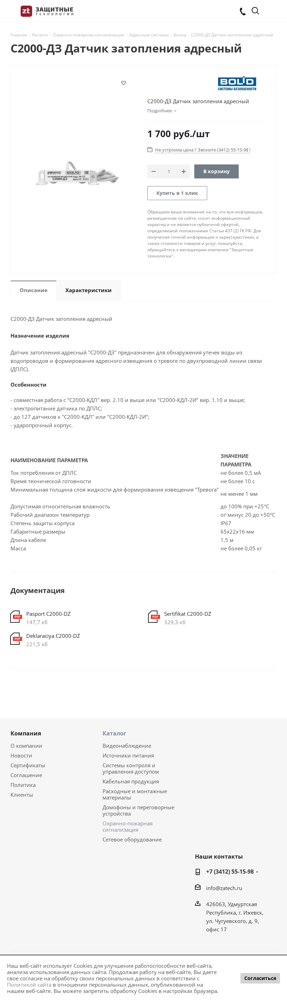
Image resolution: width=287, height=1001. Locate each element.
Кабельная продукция (131, 781)
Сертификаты (27, 765)
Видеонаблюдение (127, 745)
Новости (21, 755)
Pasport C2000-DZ (48, 613)
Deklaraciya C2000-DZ (53, 635)
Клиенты (21, 794)
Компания (25, 733)
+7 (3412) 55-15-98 (230, 871)
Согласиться (260, 978)
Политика (23, 784)
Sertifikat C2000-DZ (187, 613)
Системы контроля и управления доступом (131, 768)
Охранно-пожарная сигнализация (128, 826)
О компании (26, 745)
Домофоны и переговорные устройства (138, 810)
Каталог (114, 733)
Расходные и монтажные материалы (135, 794)
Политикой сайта (29, 984)
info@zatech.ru (224, 887)
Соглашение (26, 774)
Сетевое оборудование (132, 839)
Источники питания (128, 755)
